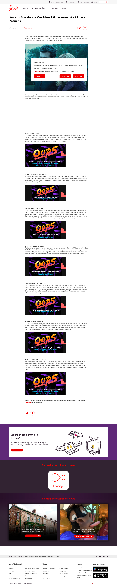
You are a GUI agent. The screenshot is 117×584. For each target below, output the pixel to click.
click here (28, 402)
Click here (37, 71)
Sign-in (95, 2)
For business (71, 2)
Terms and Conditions (49, 568)
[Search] (106, 2)
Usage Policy (46, 573)
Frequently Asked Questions (84, 570)
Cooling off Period (64, 573)
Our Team (11, 571)
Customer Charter (30, 571)
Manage (39, 76)
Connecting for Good (14, 578)
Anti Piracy (62, 576)
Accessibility (28, 578)
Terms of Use (46, 571)
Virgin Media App (84, 2)
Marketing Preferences (31, 573)
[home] (11, 556)
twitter (79, 28)
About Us (11, 568)
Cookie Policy (46, 578)
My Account (53, 8)
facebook (85, 28)
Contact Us (79, 568)
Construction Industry (82, 573)
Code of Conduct (63, 568)
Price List (45, 576)
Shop (24, 8)
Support (64, 8)
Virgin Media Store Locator (83, 575)
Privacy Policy (62, 571)
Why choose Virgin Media (32, 568)
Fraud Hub (79, 577)
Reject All (65, 76)
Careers (11, 576)
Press (10, 573)
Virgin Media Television (57, 2)
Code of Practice (29, 576)
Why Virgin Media (38, 8)
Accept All (78, 76)
